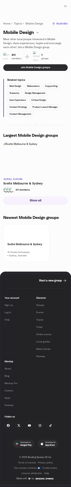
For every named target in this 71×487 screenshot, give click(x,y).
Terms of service (27, 463)
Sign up (9, 305)
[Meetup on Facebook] (8, 425)
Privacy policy (45, 463)
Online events (44, 334)
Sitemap (40, 356)
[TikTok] (50, 425)
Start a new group (50, 280)
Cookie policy (49, 468)
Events (40, 312)
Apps (7, 398)
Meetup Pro (11, 383)
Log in (8, 312)
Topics (18, 23)
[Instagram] (40, 425)
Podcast (9, 405)
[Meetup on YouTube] (29, 425)
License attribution (32, 473)
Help (7, 320)
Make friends (43, 349)
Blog (7, 376)
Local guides (43, 342)
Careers (9, 391)
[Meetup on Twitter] (18, 425)
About (8, 369)
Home (6, 23)
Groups (40, 305)
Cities (39, 327)
